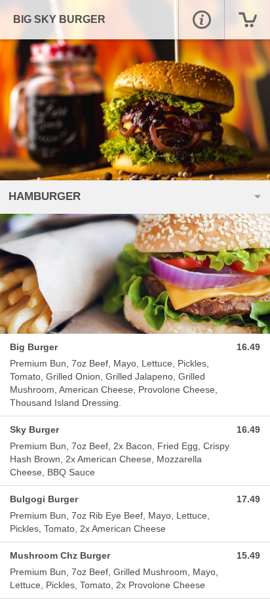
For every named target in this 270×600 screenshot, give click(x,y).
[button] (201, 19)
